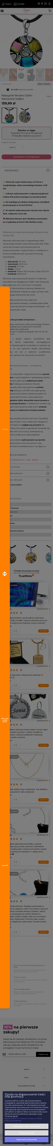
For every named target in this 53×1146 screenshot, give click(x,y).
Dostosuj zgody (26, 1133)
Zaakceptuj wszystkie (26, 1139)
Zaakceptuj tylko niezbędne (26, 1126)
